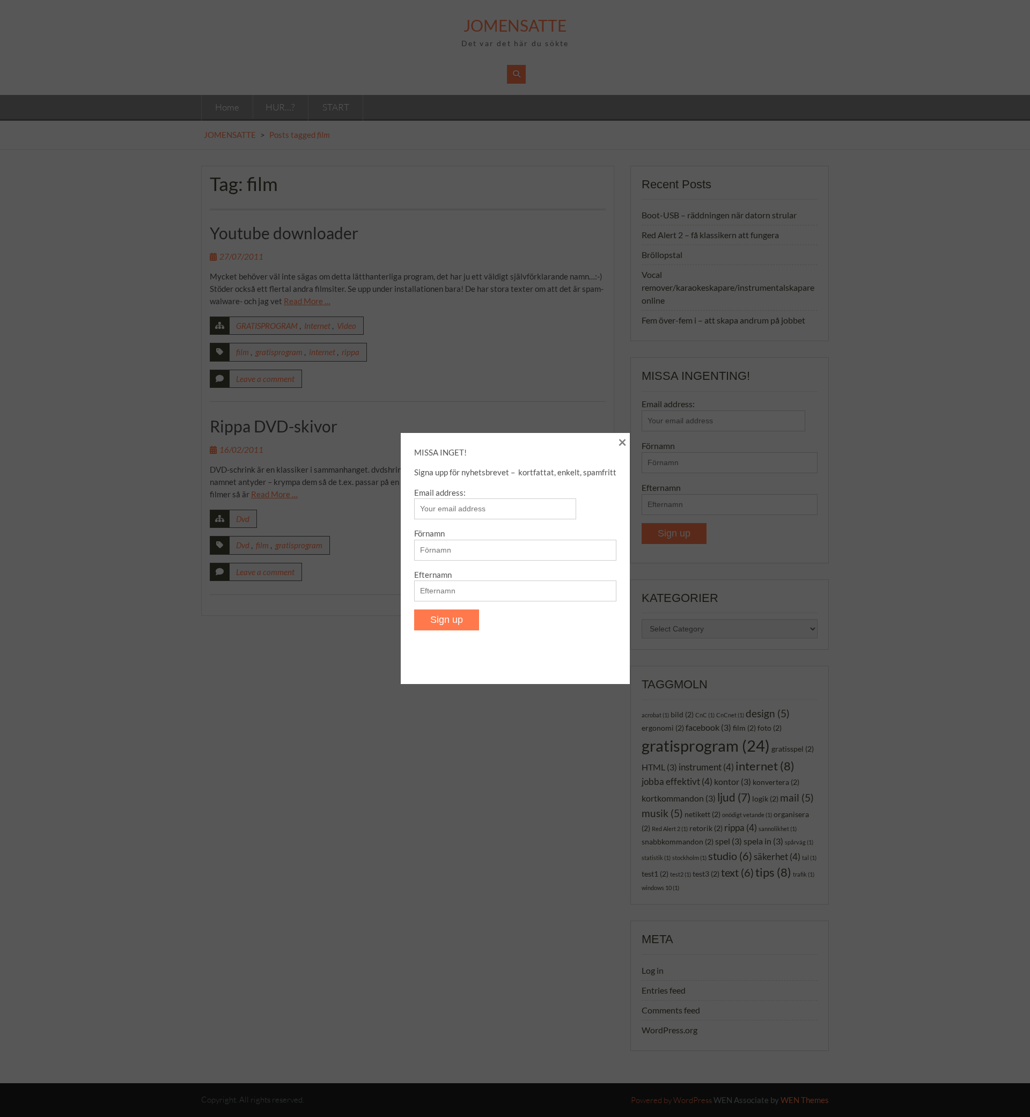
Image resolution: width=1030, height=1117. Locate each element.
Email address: (440, 492)
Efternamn (433, 574)
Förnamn (429, 533)
